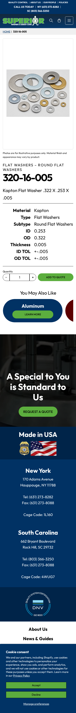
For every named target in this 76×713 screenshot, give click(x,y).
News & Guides (38, 638)
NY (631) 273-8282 (48, 7)
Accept (36, 685)
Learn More (33, 314)
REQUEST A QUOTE (38, 412)
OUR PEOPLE (49, 2)
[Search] (51, 20)
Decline (36, 694)
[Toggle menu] (69, 20)
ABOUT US (35, 2)
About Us (38, 629)
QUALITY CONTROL (18, 2)
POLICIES (63, 2)
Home (6, 31)
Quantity (8, 271)
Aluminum (33, 306)
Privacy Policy (21, 675)
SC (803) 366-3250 (38, 11)
